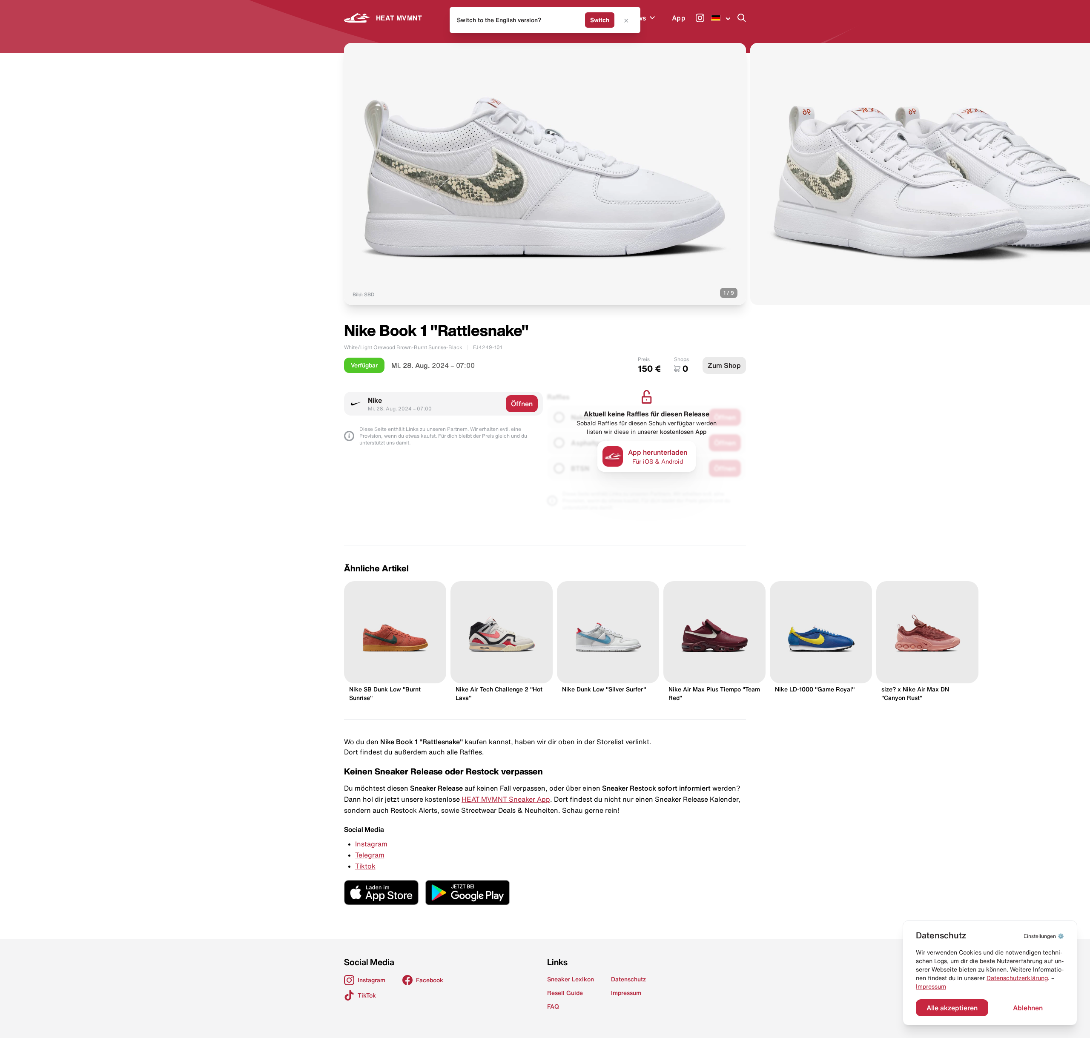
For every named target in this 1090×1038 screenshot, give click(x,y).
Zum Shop (724, 365)
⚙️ (1044, 936)
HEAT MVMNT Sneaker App (506, 799)
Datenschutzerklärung (1017, 978)
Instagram (371, 843)
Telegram (369, 855)
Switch (599, 20)
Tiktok (365, 866)
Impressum (931, 986)
